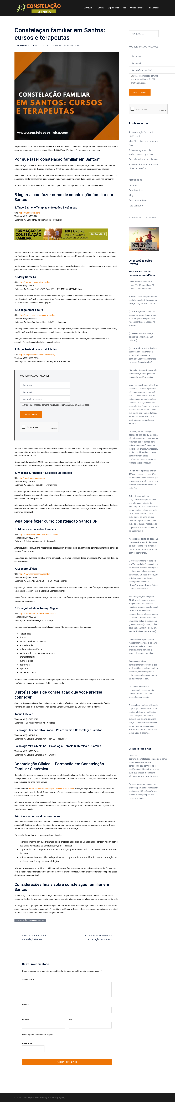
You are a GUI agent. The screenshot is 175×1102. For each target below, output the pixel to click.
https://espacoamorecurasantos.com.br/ (37, 315)
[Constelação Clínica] (37, 7)
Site (70, 1019)
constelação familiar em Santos (30, 920)
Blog (124, 8)
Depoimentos (113, 8)
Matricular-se (89, 8)
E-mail (25, 1019)
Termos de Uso (134, 217)
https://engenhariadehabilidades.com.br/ (37, 355)
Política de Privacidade (148, 217)
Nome (25, 1004)
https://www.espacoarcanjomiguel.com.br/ (38, 613)
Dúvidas (101, 8)
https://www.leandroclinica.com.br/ (34, 574)
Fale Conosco (153, 8)
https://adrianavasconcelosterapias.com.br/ (38, 534)
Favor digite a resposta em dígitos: (37, 1034)
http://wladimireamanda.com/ (32, 478)
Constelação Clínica (27, 45)
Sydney (62, 1097)
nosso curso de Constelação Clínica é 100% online (51, 788)
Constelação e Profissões (66, 45)
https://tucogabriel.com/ (30, 213)
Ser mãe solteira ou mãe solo (143, 159)
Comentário (28, 979)
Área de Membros (137, 8)
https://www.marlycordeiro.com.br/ (34, 282)
